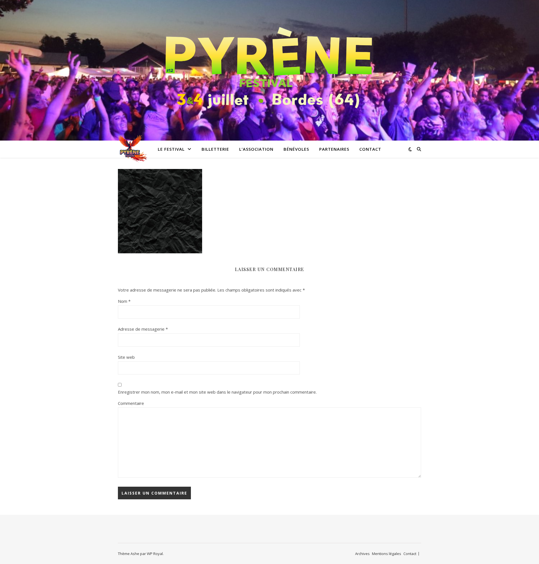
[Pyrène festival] (269, 67)
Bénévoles (296, 149)
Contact (370, 149)
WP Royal (155, 553)
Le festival (171, 149)
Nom (124, 301)
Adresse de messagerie (143, 329)
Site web (126, 357)
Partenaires (334, 149)
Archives (362, 553)
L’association (256, 149)
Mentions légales (386, 553)
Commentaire (131, 403)
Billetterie (215, 149)
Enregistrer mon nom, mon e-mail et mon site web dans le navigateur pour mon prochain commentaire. (217, 392)
